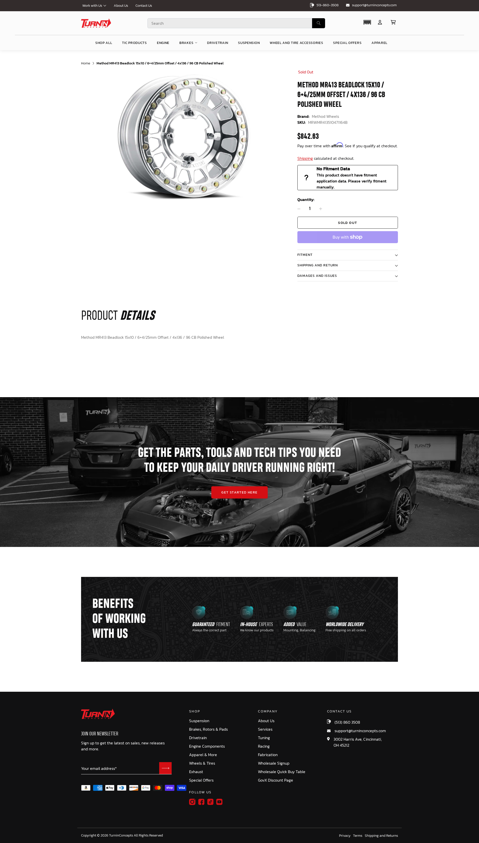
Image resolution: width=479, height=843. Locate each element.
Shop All (103, 42)
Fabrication (268, 754)
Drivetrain (198, 737)
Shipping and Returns (381, 836)
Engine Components (207, 746)
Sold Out (347, 222)
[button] (367, 22)
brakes (186, 42)
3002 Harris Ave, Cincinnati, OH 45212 (358, 742)
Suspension (199, 720)
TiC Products (134, 42)
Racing (264, 746)
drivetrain (217, 42)
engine (163, 42)
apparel (379, 42)
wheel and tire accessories (296, 42)
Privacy (345, 836)
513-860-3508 (328, 5)
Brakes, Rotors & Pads (208, 729)
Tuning (264, 737)
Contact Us (143, 5)
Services (265, 729)
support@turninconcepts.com (374, 5)
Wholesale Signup (273, 763)
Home (85, 63)
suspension (249, 42)
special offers (347, 42)
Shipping (305, 158)
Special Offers (201, 780)
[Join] (165, 768)
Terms (357, 836)
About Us (121, 5)
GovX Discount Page (275, 780)
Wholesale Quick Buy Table (281, 771)
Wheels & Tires (202, 763)
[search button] (318, 23)
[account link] (380, 22)
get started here (239, 492)
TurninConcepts (121, 835)
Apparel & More (203, 754)
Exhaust (196, 771)
